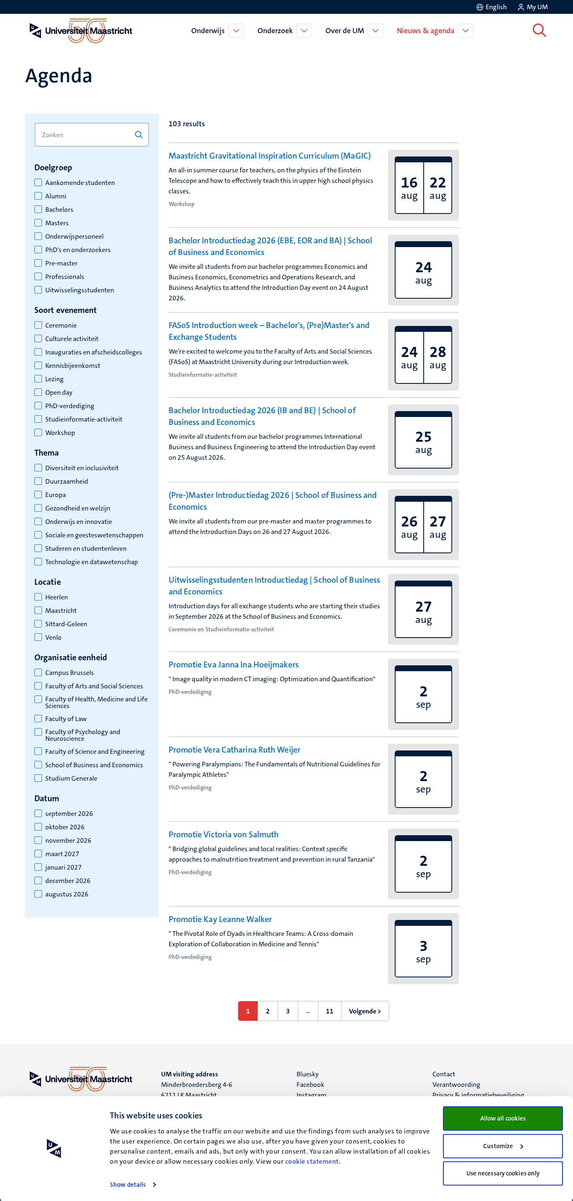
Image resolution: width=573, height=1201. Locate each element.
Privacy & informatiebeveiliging (478, 1095)
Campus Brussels (69, 673)
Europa (55, 495)
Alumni (55, 196)
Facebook (310, 1084)
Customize (498, 1146)
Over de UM (345, 31)
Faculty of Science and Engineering (95, 751)
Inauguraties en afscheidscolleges (93, 352)
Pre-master (61, 263)
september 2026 (69, 813)
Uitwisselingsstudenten (79, 290)
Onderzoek (275, 31)
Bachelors (59, 209)
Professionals (64, 277)
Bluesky (308, 1074)
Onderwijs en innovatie (78, 521)
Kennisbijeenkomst (72, 365)
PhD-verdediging (69, 406)
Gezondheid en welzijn (77, 508)
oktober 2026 (65, 827)
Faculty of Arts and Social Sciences (94, 686)
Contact (443, 1074)
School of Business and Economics (94, 765)
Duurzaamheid (66, 481)
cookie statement (312, 1161)
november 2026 (68, 840)
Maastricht (61, 610)
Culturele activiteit (72, 339)
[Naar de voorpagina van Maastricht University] (79, 31)
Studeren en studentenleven (86, 548)
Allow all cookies (503, 1118)
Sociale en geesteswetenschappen (94, 535)
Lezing (54, 379)
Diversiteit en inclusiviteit (82, 468)
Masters (57, 223)
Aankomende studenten (80, 183)
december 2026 (68, 881)
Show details (128, 1184)
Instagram (311, 1095)
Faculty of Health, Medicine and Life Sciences (96, 702)
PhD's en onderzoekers (78, 250)
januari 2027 (63, 867)
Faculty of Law (66, 719)
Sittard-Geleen (66, 624)
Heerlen (56, 597)
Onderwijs (208, 31)
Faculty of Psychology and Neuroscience (82, 735)
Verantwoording (456, 1084)
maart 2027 (62, 854)
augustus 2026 (67, 894)
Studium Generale (71, 778)
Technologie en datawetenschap (91, 562)
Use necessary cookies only (503, 1173)
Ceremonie (61, 325)
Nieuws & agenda (425, 31)
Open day (59, 392)
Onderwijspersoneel (74, 236)
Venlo (53, 637)
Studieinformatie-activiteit (83, 419)
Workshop (60, 433)
